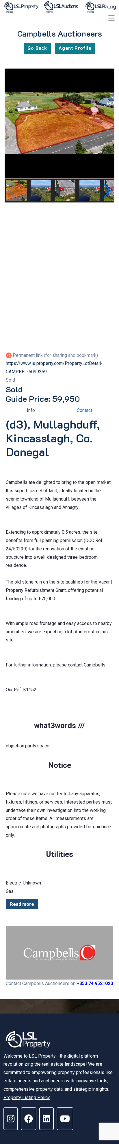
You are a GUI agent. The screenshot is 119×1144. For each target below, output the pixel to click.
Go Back (37, 48)
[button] (107, 190)
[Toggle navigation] (111, 18)
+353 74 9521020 (95, 983)
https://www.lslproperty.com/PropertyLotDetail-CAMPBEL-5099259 (54, 367)
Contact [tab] (84, 410)
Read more (22, 904)
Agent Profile (75, 48)
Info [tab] (31, 410)
